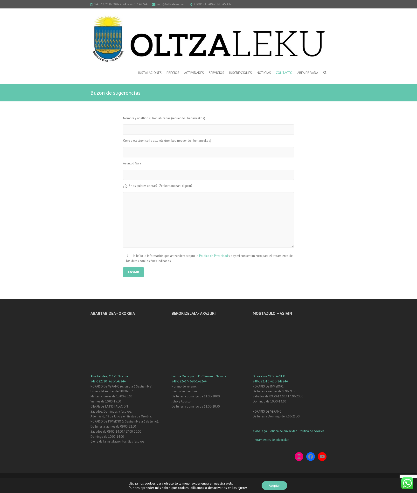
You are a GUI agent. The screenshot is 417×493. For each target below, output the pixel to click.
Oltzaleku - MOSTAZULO (269, 376)
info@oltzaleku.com (171, 4)
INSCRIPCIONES (240, 72)
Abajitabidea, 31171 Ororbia (109, 376)
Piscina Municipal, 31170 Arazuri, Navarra (199, 376)
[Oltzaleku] (208, 38)
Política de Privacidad (213, 256)
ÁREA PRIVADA (307, 72)
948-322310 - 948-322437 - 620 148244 (120, 4)
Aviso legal (260, 431)
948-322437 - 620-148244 (189, 381)
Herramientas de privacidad (271, 440)
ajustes (243, 488)
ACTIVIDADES (194, 72)
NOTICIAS (264, 72)
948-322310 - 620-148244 (107, 381)
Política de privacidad (283, 431)
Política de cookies (311, 431)
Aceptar (274, 485)
